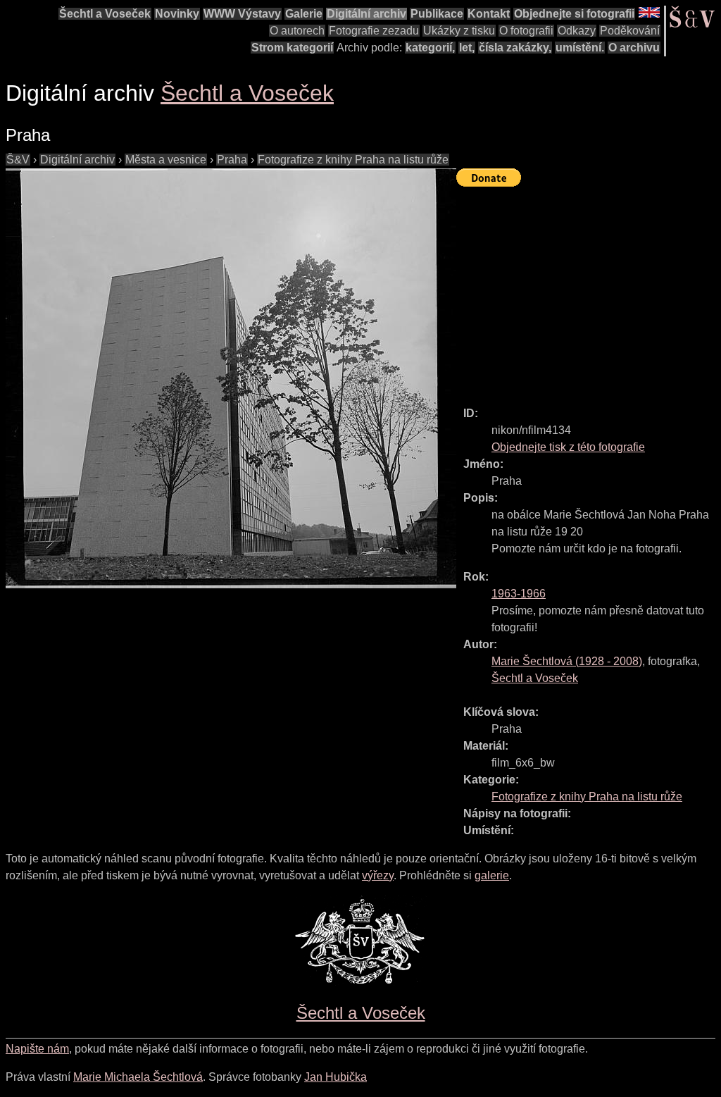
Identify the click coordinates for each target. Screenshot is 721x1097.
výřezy (378, 875)
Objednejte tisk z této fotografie (568, 447)
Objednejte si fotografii (574, 14)
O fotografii (526, 31)
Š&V (18, 160)
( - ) (566, 661)
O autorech (297, 31)
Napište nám (37, 1049)
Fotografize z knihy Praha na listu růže (353, 160)
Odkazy (577, 31)
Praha (232, 160)
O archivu (634, 48)
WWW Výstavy (242, 14)
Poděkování (630, 31)
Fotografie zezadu (374, 31)
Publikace (436, 14)
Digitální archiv (366, 14)
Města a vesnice (165, 160)
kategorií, (430, 48)
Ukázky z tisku (459, 31)
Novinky (177, 14)
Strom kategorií (292, 48)
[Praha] (231, 378)
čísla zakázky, (515, 48)
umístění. (580, 48)
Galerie (303, 14)
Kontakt (489, 14)
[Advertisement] (588, 290)
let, (467, 48)
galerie (492, 875)
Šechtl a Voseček (105, 14)
